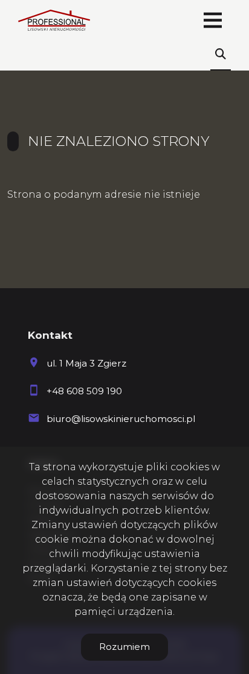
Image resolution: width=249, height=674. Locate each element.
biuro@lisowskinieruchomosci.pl (121, 418)
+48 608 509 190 (84, 391)
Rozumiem (124, 646)
